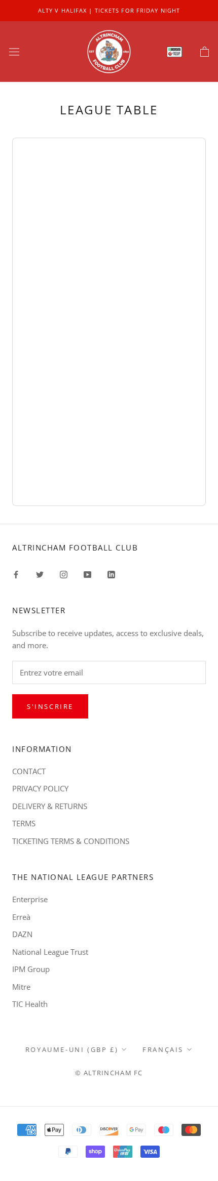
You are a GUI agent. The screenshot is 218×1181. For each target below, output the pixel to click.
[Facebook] (16, 573)
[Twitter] (40, 573)
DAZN (22, 934)
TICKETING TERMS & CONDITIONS (70, 841)
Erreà (21, 917)
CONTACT (29, 771)
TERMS (23, 823)
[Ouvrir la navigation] (14, 52)
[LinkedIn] (111, 573)
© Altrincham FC (109, 1072)
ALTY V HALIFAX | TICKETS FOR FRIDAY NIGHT (109, 10)
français (163, 1049)
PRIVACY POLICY (40, 788)
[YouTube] (87, 573)
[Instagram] (63, 573)
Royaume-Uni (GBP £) (71, 1049)
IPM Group (31, 969)
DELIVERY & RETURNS (49, 806)
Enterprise (30, 899)
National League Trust (50, 952)
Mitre (21, 987)
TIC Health (30, 1004)
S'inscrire (50, 706)
